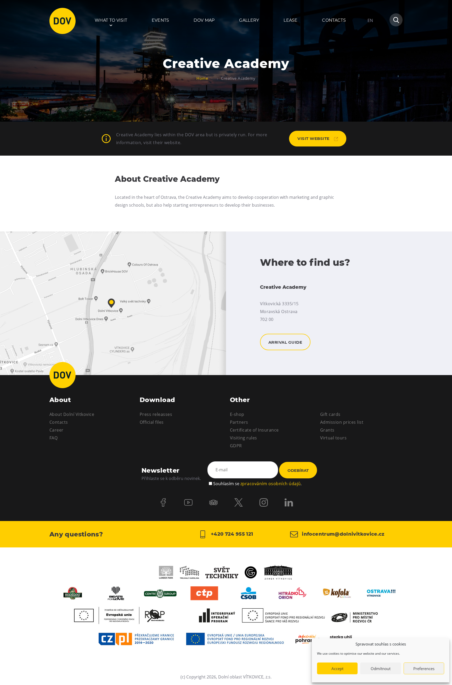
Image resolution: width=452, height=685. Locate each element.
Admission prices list (341, 422)
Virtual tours (333, 438)
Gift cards (330, 414)
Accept (337, 668)
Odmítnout (381, 668)
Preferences (423, 668)
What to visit (111, 20)
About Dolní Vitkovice (71, 414)
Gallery (249, 20)
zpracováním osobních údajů (270, 483)
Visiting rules (243, 438)
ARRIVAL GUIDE (285, 342)
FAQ (53, 438)
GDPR (236, 446)
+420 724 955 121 (231, 534)
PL (370, 45)
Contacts (334, 20)
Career (56, 430)
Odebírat (298, 470)
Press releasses (156, 414)
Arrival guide (113, 303)
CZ (370, 36)
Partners (239, 422)
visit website (314, 138)
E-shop (237, 414)
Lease (291, 20)
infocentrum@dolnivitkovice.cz (343, 534)
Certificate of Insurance (254, 430)
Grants (327, 430)
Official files (152, 422)
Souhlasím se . (257, 483)
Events (160, 20)
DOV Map (204, 20)
